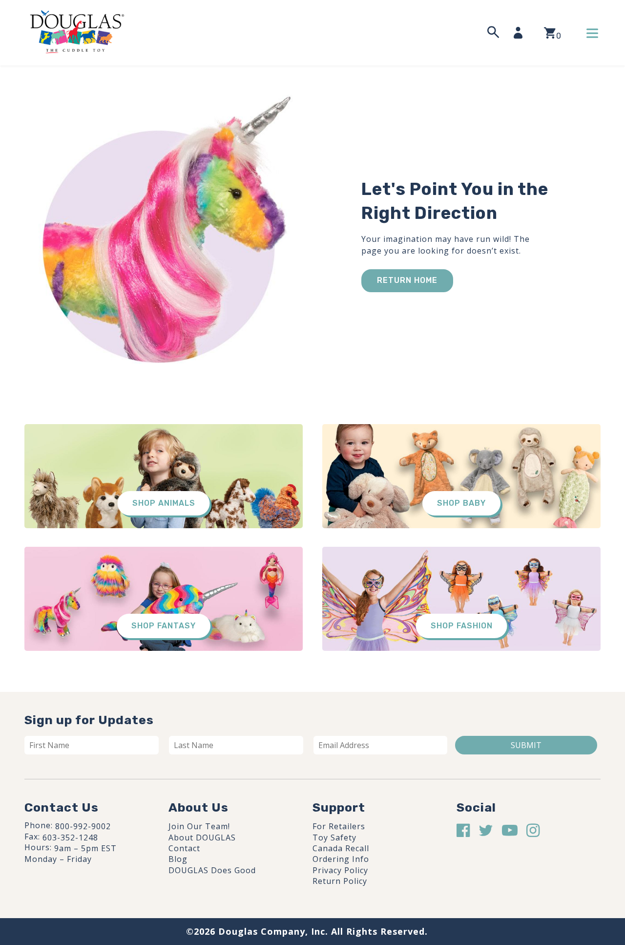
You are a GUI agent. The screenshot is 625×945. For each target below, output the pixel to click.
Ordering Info (340, 859)
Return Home (407, 280)
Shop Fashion (462, 625)
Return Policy (339, 881)
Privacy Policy (340, 870)
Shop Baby (461, 503)
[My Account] (521, 32)
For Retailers (338, 826)
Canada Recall (340, 848)
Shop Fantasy (163, 625)
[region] (127, 871)
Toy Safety (334, 837)
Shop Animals (163, 503)
